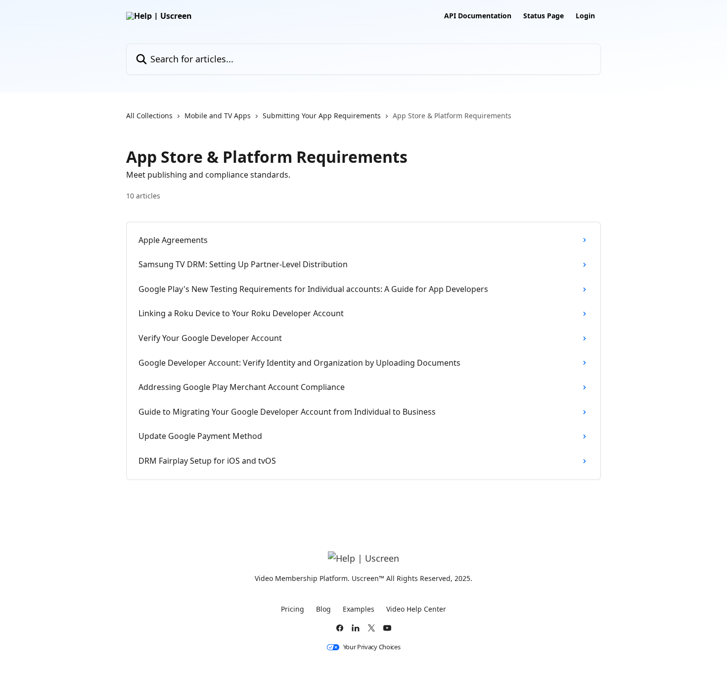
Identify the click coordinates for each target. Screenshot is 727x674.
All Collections (149, 115)
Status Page (543, 15)
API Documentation (477, 15)
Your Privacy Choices (372, 647)
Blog (323, 609)
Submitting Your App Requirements (322, 115)
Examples (358, 609)
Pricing (292, 609)
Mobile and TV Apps (217, 115)
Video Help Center (416, 609)
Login (585, 15)
